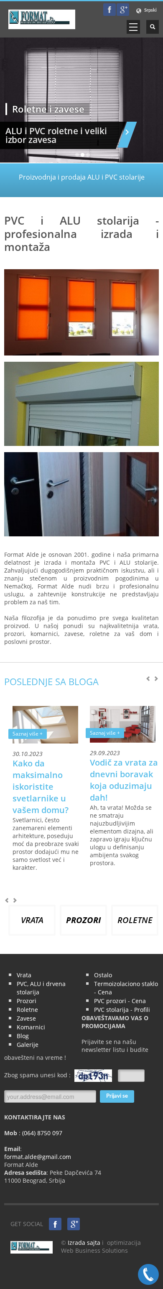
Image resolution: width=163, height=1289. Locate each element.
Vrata (24, 975)
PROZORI (83, 920)
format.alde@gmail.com (37, 1157)
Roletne (27, 1010)
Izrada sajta (84, 1242)
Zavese (26, 1018)
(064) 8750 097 (41, 1133)
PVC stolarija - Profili (122, 1010)
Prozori (26, 1001)
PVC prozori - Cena (120, 1001)
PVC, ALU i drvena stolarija (41, 988)
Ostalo (103, 975)
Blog (23, 1036)
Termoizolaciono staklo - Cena (126, 988)
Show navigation (133, 27)
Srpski (150, 10)
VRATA (32, 920)
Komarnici (31, 1027)
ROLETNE (135, 920)
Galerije (27, 1045)
